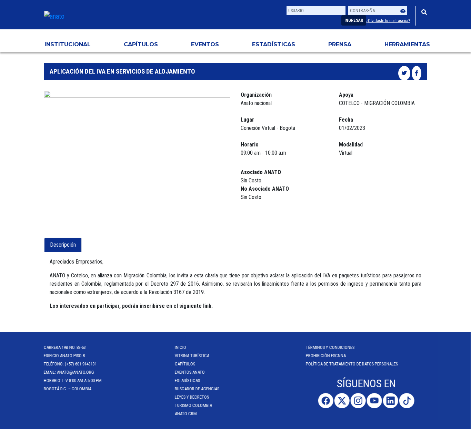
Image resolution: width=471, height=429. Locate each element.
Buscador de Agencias (197, 388)
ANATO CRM (186, 413)
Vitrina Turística (192, 355)
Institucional (67, 44)
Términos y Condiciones (330, 347)
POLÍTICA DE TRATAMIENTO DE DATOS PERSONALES (352, 363)
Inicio (181, 347)
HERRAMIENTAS (407, 44)
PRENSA (339, 44)
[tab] (87, 241)
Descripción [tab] (63, 244)
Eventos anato (190, 372)
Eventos (205, 44)
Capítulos (141, 44)
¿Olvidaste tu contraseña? (388, 20)
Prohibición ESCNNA (326, 355)
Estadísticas (273, 44)
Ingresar (353, 20)
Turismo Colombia (193, 405)
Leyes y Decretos (192, 397)
